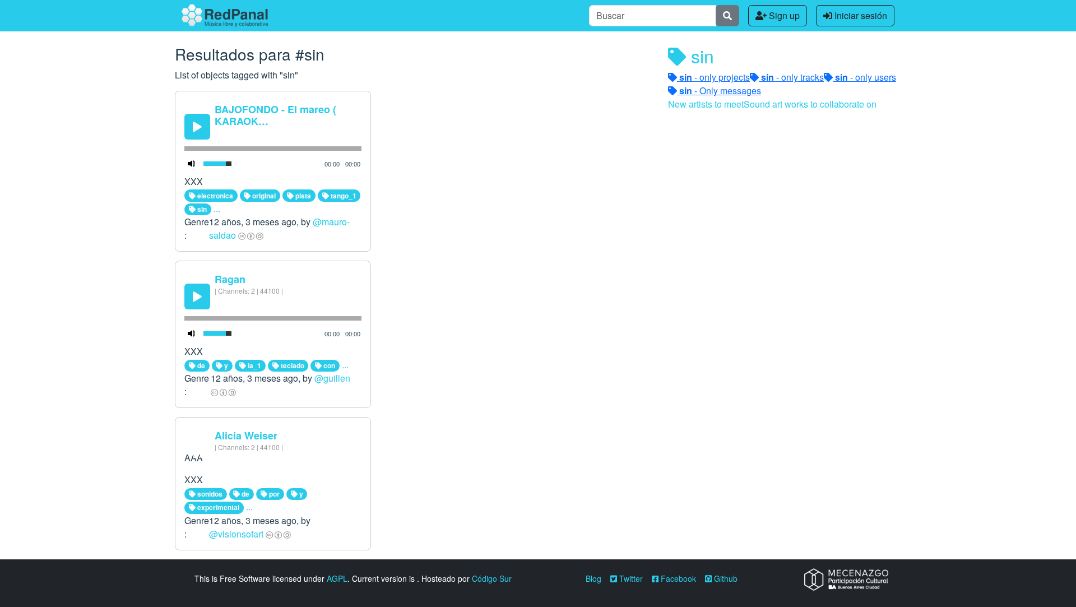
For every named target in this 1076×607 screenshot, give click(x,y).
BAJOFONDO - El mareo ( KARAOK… (275, 115)
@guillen (332, 378)
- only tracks (792, 77)
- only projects (714, 77)
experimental (217, 507)
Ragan (230, 279)
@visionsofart (236, 533)
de (200, 365)
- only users (865, 77)
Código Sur (492, 578)
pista (302, 196)
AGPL (337, 578)
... (217, 208)
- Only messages (720, 90)
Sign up (783, 15)
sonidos (209, 494)
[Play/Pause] (197, 127)
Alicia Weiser (246, 435)
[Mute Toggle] (191, 163)
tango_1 (342, 196)
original (263, 196)
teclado (291, 365)
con (328, 365)
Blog (593, 578)
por (273, 494)
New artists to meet (706, 104)
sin (201, 209)
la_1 (253, 365)
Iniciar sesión (859, 15)
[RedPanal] (225, 15)
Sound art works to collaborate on (810, 104)
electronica (214, 196)
